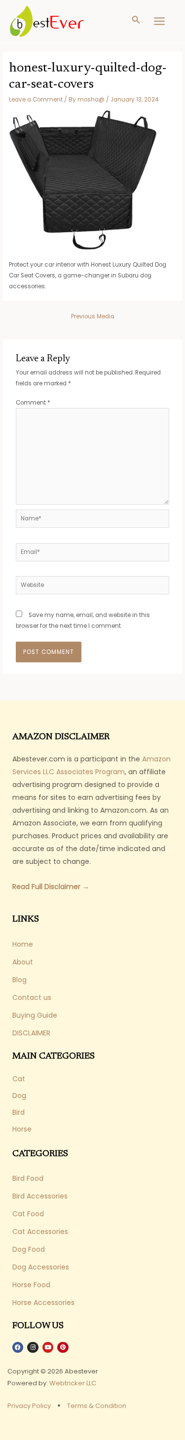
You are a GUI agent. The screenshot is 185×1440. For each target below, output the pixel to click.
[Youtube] (47, 1347)
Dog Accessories (40, 1267)
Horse (22, 1129)
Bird (18, 1112)
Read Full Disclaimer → (50, 886)
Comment (33, 403)
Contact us (31, 997)
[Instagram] (32, 1347)
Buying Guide (34, 1015)
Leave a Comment (36, 99)
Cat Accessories (40, 1231)
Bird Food (27, 1178)
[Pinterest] (62, 1347)
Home (22, 944)
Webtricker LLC (72, 1383)
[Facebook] (17, 1347)
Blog (19, 980)
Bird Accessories (40, 1196)
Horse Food (31, 1285)
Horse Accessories (43, 1302)
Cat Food (28, 1214)
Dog (19, 1095)
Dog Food (28, 1249)
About (22, 962)
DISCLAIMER (31, 1033)
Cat (18, 1079)
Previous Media (92, 316)
